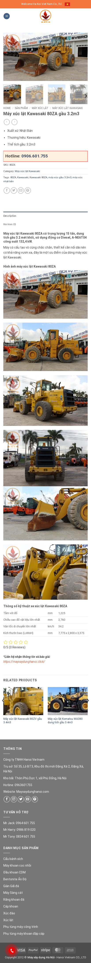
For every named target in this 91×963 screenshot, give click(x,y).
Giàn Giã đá (11, 886)
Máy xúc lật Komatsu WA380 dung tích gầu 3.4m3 (65, 720)
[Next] (80, 57)
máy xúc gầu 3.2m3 (59, 177)
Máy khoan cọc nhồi (17, 865)
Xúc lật (8, 920)
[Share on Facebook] (7, 190)
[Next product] (7, 122)
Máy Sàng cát (13, 892)
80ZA (13, 177)
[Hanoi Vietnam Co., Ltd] (45, 16)
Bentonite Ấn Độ (15, 879)
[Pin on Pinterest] (28, 190)
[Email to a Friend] (21, 190)
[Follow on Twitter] (21, 799)
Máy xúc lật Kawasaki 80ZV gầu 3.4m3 (22, 720)
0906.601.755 (34, 156)
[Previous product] (14, 122)
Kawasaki (22, 177)
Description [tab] (9, 215)
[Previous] (11, 57)
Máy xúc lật (40, 108)
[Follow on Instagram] (14, 799)
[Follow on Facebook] (7, 799)
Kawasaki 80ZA (38, 177)
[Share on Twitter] (14, 190)
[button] (7, 16)
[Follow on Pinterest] (35, 799)
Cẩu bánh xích (13, 859)
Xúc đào (9, 913)
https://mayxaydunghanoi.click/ (24, 661)
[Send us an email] (28, 799)
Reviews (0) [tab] (9, 224)
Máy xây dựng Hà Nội (41, 957)
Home (7, 108)
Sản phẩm (21, 108)
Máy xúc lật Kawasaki (67, 108)
